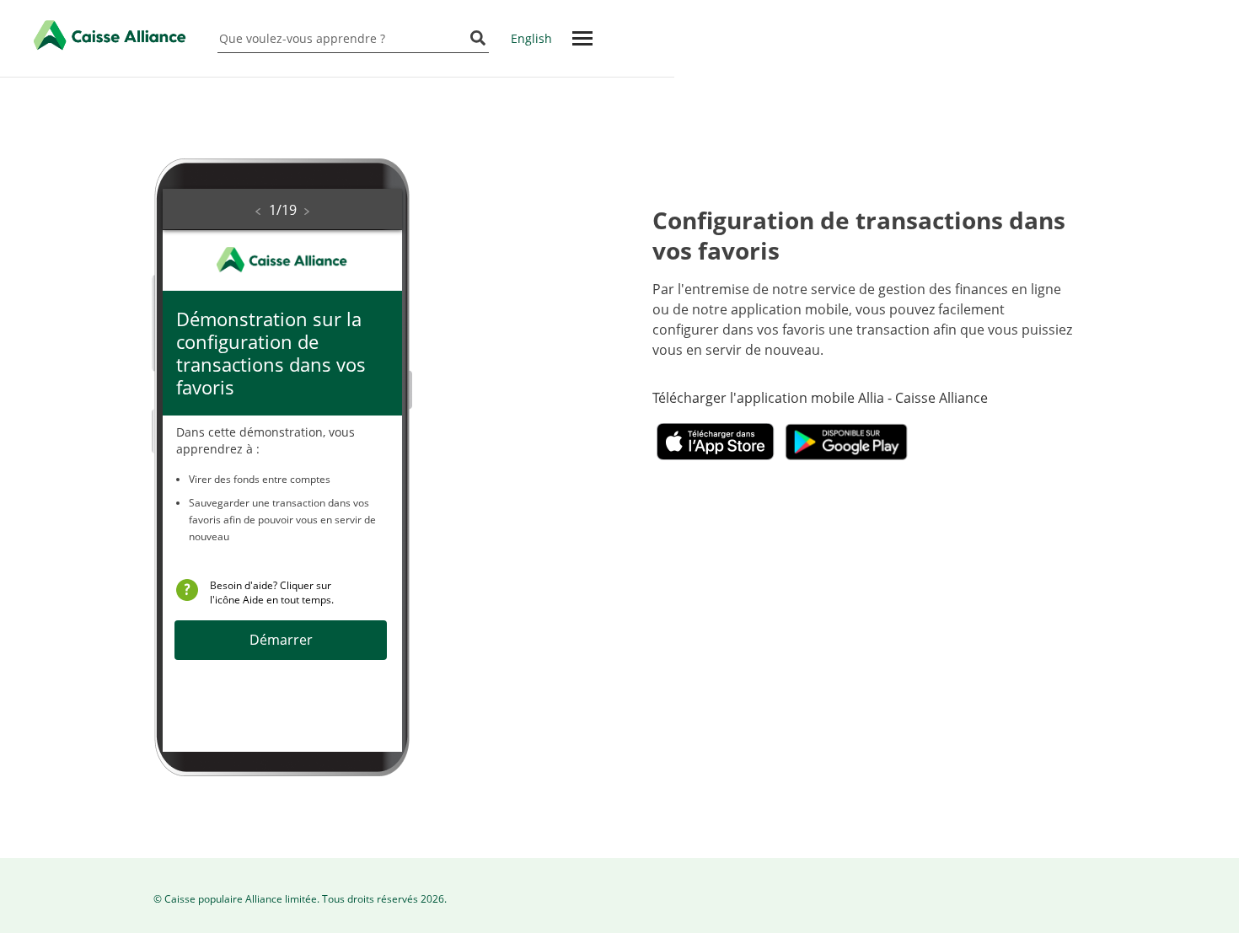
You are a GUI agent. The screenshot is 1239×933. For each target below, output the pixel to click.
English (531, 38)
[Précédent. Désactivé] (258, 211)
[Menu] (582, 38)
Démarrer (281, 639)
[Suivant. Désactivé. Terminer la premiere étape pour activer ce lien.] (307, 211)
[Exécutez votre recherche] (478, 39)
